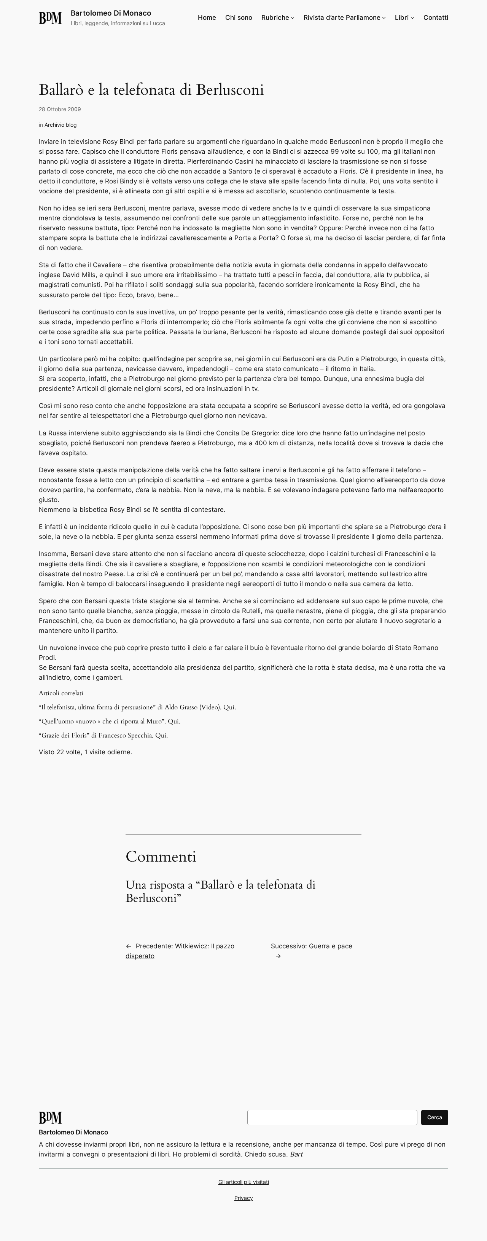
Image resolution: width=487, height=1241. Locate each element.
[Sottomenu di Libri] (412, 17)
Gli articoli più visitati (243, 1182)
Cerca (434, 1117)
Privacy (243, 1198)
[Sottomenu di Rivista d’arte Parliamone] (384, 17)
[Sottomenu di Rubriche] (292, 17)
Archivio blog (61, 124)
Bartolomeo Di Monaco (111, 13)
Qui (228, 707)
